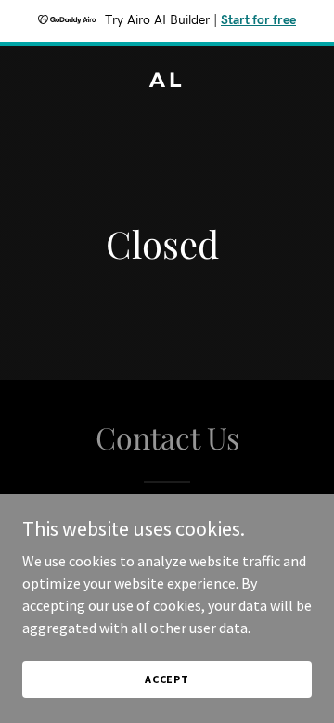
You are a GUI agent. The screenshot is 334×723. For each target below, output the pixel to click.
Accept (167, 679)
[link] (167, 81)
